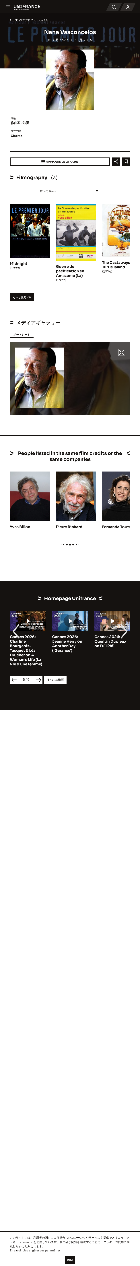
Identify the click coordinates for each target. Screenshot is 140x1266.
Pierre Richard (69, 527)
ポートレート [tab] (21, 334)
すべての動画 (55, 679)
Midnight (18, 263)
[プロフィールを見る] (128, 7)
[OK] (70, 1259)
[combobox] (68, 191)
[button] (121, 353)
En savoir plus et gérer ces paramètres (35, 1250)
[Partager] (116, 161)
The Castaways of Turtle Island (118, 264)
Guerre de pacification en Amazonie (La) (70, 271)
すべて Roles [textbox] (48, 191)
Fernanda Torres (117, 527)
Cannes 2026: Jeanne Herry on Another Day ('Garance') (67, 644)
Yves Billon (20, 527)
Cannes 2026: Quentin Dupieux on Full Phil (110, 641)
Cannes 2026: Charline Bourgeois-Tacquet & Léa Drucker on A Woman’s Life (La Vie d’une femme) (26, 650)
